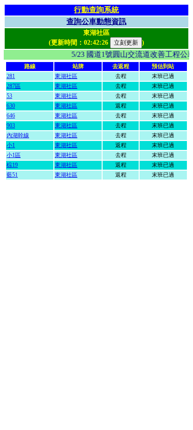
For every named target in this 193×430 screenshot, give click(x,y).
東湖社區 (66, 76)
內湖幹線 (18, 135)
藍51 (12, 175)
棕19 (12, 165)
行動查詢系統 (96, 10)
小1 (11, 145)
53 (9, 96)
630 (11, 105)
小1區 (14, 155)
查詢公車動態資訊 (96, 21)
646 (11, 115)
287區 (14, 86)
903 (11, 125)
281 (11, 76)
